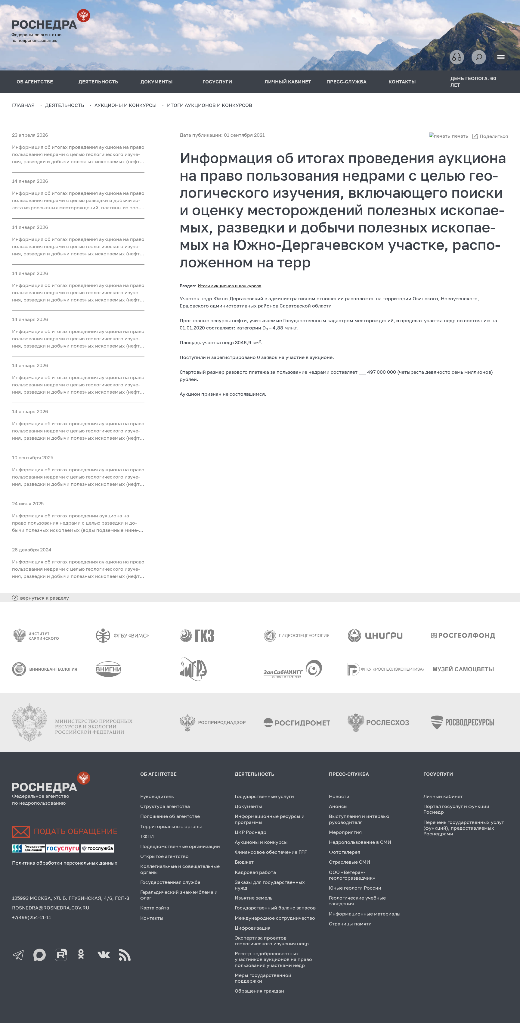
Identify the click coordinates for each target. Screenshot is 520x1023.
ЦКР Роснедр (250, 832)
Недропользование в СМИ (360, 842)
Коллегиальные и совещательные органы (180, 869)
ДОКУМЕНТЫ (157, 82)
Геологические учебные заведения (357, 900)
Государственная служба (170, 882)
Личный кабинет (443, 796)
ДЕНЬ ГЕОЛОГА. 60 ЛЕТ (473, 81)
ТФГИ (147, 836)
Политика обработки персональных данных (64, 863)
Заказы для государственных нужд (270, 885)
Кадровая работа (255, 872)
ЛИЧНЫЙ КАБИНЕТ (288, 82)
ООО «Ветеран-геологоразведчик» (352, 875)
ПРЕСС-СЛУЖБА (347, 82)
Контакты (151, 918)
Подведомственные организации (180, 846)
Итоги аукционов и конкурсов (229, 285)
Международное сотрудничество (275, 918)
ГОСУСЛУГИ (217, 82)
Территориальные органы (171, 826)
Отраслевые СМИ (349, 862)
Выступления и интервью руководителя (359, 819)
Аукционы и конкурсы (261, 842)
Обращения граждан (259, 991)
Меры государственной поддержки (263, 978)
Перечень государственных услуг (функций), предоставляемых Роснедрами (463, 828)
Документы (248, 806)
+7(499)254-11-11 (31, 917)
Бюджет (244, 862)
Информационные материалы (365, 914)
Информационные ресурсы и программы (270, 819)
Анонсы (338, 806)
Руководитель (157, 796)
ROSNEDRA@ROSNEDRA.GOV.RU (50, 908)
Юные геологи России (355, 888)
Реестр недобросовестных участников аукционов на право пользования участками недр (273, 959)
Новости (339, 796)
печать (460, 136)
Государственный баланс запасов (275, 908)
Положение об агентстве (170, 816)
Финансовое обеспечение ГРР (271, 852)
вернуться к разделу (44, 598)
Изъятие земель (253, 898)
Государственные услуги (264, 796)
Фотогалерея (344, 852)
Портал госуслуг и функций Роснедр (456, 809)
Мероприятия (345, 832)
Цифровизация (253, 928)
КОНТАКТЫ (402, 82)
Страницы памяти (350, 924)
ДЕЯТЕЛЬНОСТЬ (98, 82)
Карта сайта (154, 908)
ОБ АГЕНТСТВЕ (35, 82)
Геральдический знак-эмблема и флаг (179, 895)
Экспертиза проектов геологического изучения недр (272, 941)
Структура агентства (165, 806)
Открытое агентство (164, 856)
